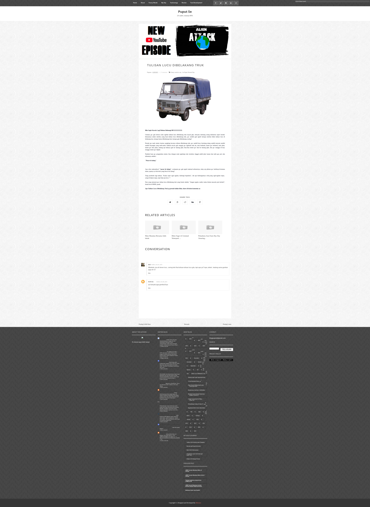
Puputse (150, 282)
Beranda (186, 324)
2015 (186, 358)
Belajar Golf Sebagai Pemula (193, 458)
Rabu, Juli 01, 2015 (157, 264)
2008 (186, 431)
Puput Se (185, 11)
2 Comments (163, 72)
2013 (186, 423)
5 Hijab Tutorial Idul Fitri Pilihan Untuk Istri (195, 399)
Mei (191, 411)
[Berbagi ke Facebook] (199, 202)
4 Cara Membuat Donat (193, 381)
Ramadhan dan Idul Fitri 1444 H (167, 372)
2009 (199, 427)
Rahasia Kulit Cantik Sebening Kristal (196, 377)
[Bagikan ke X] (170, 202)
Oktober (200, 362)
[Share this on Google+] (177, 202)
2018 (204, 345)
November (189, 362)
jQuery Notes (163, 434)
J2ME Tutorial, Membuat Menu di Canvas (193, 471)
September (193, 365)
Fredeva (162, 401)
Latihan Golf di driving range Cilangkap (196, 442)
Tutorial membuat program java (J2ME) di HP (193, 481)
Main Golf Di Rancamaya (192, 450)
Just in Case (163, 432)
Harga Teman (163, 339)
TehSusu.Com (163, 348)
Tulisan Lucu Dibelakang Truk (198, 373)
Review (184, 2)
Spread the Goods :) (165, 382)
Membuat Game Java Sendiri (192, 490)
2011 (204, 423)
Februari (198, 415)
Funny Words (153, 2)
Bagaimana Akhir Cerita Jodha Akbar (196, 407)
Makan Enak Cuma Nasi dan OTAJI (168, 415)
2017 (190, 351)
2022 (199, 340)
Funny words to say (176, 72)
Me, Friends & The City (165, 390)
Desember (196, 358)
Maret (188, 415)
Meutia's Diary (163, 371)
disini (152, 342)
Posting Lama (227, 324)
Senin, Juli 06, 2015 (161, 282)
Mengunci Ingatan (164, 338)
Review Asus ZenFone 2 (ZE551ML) (196, 390)
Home (135, 2)
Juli (197, 369)
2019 (195, 345)
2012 (195, 423)
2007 (195, 431)
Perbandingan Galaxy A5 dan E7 (195, 404)
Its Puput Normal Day (188, 72)
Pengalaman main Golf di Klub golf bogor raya (194, 454)
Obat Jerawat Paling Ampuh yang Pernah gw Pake (196, 386)
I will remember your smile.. (166, 427)
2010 (190, 427)
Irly (149, 264)
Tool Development (196, 2)
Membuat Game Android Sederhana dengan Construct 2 (196, 394)
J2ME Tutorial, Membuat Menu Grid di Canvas (194, 476)
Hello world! (162, 383)
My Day (163, 2)
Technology (174, 2)
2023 (190, 338)
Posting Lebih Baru (145, 324)
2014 (197, 419)
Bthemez (198, 503)
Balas (149, 273)
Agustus (188, 369)
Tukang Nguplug (164, 413)
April (199, 411)
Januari (188, 419)
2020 (186, 345)
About (143, 2)
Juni (188, 373)
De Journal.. (163, 360)
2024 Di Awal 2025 (164, 362)
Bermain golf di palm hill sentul (194, 446)
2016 (199, 352)
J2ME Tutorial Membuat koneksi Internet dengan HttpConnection (193, 486)
